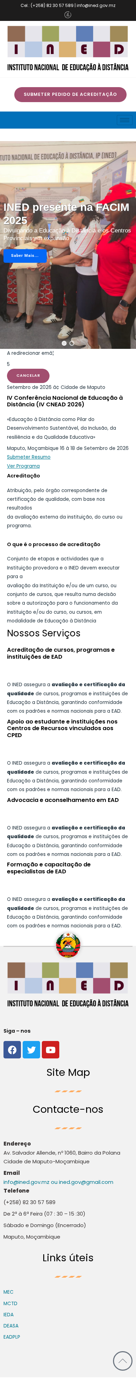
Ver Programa (23, 466)
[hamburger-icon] (125, 120)
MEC (8, 1292)
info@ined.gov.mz (26, 1182)
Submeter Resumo (29, 457)
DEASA (10, 1326)
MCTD (10, 1303)
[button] (64, 343)
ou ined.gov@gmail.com (81, 1182)
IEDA (8, 1314)
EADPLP (11, 1337)
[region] (68, 245)
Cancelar (28, 375)
